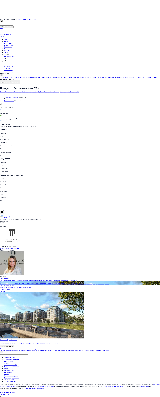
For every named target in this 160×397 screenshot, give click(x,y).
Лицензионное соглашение (46, 386)
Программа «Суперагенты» (12, 367)
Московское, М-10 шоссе (11, 97)
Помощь (6, 374)
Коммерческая (8, 47)
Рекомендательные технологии (34, 388)
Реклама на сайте (9, 370)
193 (78, 92)
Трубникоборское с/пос (31, 92)
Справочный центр (9, 357)
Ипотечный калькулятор (11, 376)
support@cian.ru (144, 386)
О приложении (4, 394)
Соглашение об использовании (27, 19)
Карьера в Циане (9, 380)
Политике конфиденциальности (113, 386)
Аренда (6, 39)
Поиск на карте (8, 361)
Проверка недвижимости (11, 378)
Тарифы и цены (8, 368)
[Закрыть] (1, 21)
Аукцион (6, 363)
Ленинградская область (7, 92)
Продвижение (8, 372)
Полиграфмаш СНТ (65, 92)
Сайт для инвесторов (10, 381)
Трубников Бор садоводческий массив (48, 92)
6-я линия (74, 92)
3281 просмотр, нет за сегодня (10, 83)
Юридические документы (11, 359)
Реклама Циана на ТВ (10, 365)
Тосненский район (19, 92)
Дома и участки (8, 45)
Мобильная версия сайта (7, 392)
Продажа (6, 41)
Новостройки (8, 43)
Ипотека (6, 49)
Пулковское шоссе (9, 101)
